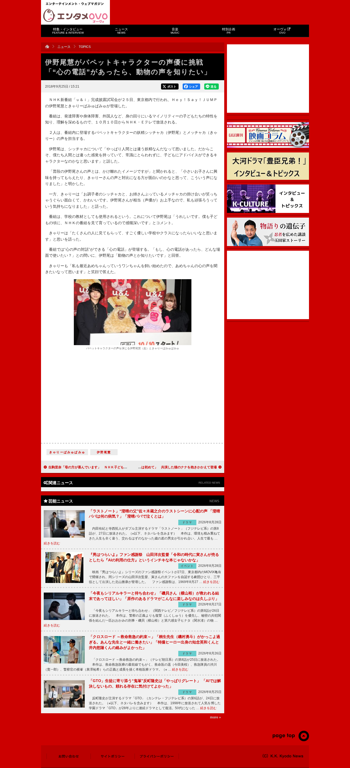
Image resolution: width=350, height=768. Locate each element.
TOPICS (85, 47)
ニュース (121, 30)
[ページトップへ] (290, 740)
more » (215, 717)
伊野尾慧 (104, 452)
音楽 (175, 30)
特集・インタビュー (68, 30)
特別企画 (228, 30)
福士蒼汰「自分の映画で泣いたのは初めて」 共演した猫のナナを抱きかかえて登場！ (153, 467)
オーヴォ (280, 30)
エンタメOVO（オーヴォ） (75, 16)
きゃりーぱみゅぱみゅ (67, 452)
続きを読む (52, 543)
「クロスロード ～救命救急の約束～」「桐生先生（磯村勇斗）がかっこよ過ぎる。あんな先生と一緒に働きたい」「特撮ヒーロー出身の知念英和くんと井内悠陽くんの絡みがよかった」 (154, 641)
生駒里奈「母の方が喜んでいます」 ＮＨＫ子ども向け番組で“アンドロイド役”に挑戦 (112, 467)
